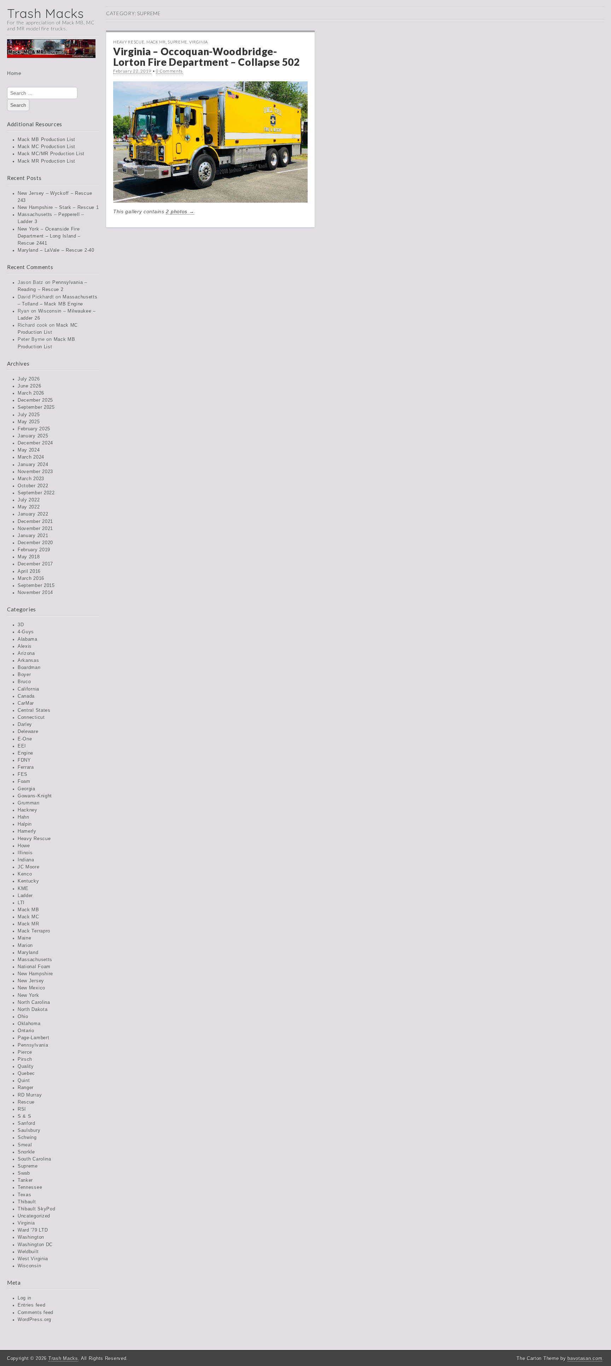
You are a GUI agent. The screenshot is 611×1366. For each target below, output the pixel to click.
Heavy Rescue (34, 838)
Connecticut (31, 717)
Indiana (26, 860)
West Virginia (33, 1258)
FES (23, 774)
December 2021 (35, 521)
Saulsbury (29, 1130)
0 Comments (169, 71)
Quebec (26, 1073)
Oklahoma (29, 1023)
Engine (25, 753)
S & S (24, 1116)
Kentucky (28, 881)
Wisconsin (29, 1265)
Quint (24, 1080)
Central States (34, 710)
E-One (25, 739)
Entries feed (31, 1305)
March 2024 (31, 457)
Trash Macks (45, 13)
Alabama (27, 639)
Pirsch (25, 1059)
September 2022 (36, 492)
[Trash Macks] (51, 53)
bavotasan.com (585, 1358)
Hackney (27, 810)
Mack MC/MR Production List (51, 153)
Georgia (26, 788)
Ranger (26, 1087)
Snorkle (26, 1152)
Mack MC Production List (46, 146)
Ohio (23, 1016)
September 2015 (36, 585)
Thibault (27, 1201)
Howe (24, 845)
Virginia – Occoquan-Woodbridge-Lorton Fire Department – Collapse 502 (206, 56)
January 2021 (33, 535)
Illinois (25, 852)
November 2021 (35, 528)
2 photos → (180, 211)
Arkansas (28, 660)
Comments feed (35, 1312)
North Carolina (34, 1002)
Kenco (25, 874)
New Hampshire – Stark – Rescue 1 (58, 207)
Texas (24, 1194)
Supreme (28, 1166)
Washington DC (35, 1244)
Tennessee (30, 1187)
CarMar (26, 703)
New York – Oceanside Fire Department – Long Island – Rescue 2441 (49, 236)
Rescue (26, 1102)
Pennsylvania (33, 1045)
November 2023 (35, 471)
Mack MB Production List (46, 139)
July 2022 (29, 500)
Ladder (25, 895)
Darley (25, 724)
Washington (31, 1237)
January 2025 (33, 436)
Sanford (26, 1123)
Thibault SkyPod (37, 1209)
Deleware (28, 731)
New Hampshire (35, 973)
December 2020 (35, 542)
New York (28, 995)
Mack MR (28, 924)
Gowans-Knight (35, 796)
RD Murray (30, 1095)
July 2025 (29, 414)
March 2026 (31, 393)
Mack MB (28, 909)
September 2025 (36, 407)
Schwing (27, 1137)
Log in (24, 1298)
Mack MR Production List (46, 161)
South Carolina (34, 1159)
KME (23, 888)
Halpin (25, 824)
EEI (22, 746)
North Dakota (32, 1009)
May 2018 (29, 556)
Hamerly (27, 831)
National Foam (34, 966)
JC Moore (29, 867)
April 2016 (29, 571)
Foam (24, 781)
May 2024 (29, 450)
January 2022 (33, 514)
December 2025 (35, 400)
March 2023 (31, 478)
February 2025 (34, 428)
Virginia (26, 1223)
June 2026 (29, 386)
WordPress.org (34, 1319)
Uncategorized (34, 1216)
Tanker (25, 1180)
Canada (26, 696)
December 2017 (35, 564)
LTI (21, 902)
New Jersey (31, 980)
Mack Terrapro (34, 931)
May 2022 (29, 507)
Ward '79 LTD (33, 1230)
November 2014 (35, 592)
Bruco (24, 681)
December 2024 (35, 443)
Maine (24, 938)
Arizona (26, 653)
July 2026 (29, 379)
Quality (26, 1066)
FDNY (24, 760)
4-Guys (26, 631)
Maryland (28, 952)
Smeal (25, 1145)
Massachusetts (35, 959)
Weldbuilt (28, 1251)
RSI (22, 1109)
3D (21, 624)
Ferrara (26, 767)
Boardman (29, 667)
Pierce (25, 1052)
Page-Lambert (33, 1037)
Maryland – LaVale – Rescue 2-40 (56, 250)
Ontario (26, 1030)
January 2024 (33, 464)
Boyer (24, 674)
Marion (25, 945)
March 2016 (31, 578)
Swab (24, 1173)
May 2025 (29, 421)
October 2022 (33, 485)
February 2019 (34, 549)
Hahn (23, 817)
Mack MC (28, 916)
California (28, 689)
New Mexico (31, 988)
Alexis (25, 646)
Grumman (29, 803)
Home (14, 73)
